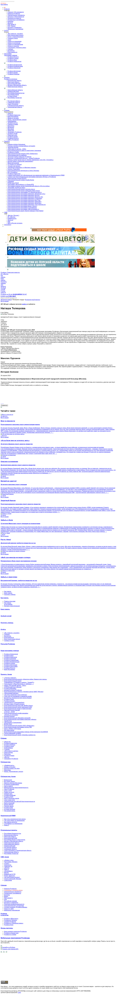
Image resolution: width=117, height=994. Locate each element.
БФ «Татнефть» (12, 172)
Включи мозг (8, 780)
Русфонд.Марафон (10, 688)
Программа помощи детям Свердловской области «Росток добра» (29, 186)
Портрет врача (8, 806)
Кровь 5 (6, 825)
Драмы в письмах (13, 118)
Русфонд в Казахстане (11, 933)
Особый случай (12, 133)
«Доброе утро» (9, 860)
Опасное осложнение (9, 461)
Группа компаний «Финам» (12, 879)
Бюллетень (11, 50)
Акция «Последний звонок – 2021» (15, 685)
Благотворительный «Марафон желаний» (17, 718)
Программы (8, 53)
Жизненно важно (6, 299)
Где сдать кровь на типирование (14, 820)
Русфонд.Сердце (13, 58)
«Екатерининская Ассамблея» (17, 155)
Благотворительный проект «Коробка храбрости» (20, 735)
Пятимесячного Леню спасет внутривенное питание (19, 561)
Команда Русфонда (14, 13)
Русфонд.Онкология (14, 68)
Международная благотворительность (16, 787)
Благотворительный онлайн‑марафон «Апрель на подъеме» (16, 714)
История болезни (9, 809)
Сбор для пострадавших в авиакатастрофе (18, 696)
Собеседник (8, 880)
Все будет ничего (9, 781)
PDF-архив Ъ (12, 24)
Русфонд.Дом (8, 807)
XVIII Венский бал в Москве (12, 687)
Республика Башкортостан (16, 93)
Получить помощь (10, 594)
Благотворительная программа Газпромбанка (22, 207)
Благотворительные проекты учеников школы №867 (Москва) (23, 691)
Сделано (10, 49)
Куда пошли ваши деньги (15, 35)
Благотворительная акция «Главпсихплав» (18, 708)
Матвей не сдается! (9, 481)
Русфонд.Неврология (14, 61)
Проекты (7, 141)
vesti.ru (24, 304)
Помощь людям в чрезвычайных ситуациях (21, 146)
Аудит (9, 40)
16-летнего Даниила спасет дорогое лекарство (17, 444)
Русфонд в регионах (10, 79)
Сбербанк (11, 181)
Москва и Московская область (17, 85)
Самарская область (14, 102)
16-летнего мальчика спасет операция (14, 484)
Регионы (7, 77)
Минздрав (11, 129)
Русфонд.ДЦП (8, 797)
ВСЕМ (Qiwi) (8, 724)
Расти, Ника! (6, 539)
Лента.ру (10, 220)
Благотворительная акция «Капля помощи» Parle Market (25, 211)
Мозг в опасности (8, 421)
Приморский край (13, 91)
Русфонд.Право (13, 72)
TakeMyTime (8, 721)
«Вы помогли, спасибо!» (15, 33)
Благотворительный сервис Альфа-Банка (21, 180)
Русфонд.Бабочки (10, 795)
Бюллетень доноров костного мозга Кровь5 (18, 698)
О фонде (7, 9)
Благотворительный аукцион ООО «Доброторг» (23, 153)
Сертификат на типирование (13, 823)
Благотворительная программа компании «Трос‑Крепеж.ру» (27, 204)
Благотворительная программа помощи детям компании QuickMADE (26, 732)
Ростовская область (14, 101)
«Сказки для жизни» (14, 166)
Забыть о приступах (9, 577)
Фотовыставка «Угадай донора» (14, 704)
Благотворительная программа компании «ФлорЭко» (24, 203)
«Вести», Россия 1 (13, 215)
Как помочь (4, 4)
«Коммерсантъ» (13, 122)
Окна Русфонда (9, 789)
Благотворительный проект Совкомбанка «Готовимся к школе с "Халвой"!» (19, 681)
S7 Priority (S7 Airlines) (15, 164)
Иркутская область (13, 82)
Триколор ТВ (8, 866)
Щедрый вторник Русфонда (13, 690)
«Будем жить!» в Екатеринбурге (14, 702)
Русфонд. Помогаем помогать (10, 272)
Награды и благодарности (16, 16)
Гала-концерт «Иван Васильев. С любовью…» (19, 684)
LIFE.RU (6, 868)
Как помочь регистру (10, 822)
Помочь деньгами (9, 601)
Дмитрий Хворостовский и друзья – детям (12, 710)
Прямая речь (8, 793)
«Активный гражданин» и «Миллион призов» (22, 167)
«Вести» (6, 757)
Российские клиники (10, 901)
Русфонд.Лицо (12, 60)
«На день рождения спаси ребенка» (15, 694)
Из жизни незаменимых (11, 784)
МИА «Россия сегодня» (15, 223)
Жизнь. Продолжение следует (17, 119)
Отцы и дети (8, 790)
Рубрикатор (4, 405)
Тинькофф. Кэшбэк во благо (16, 187)
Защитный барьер (8, 500)
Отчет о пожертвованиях (15, 36)
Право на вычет (9, 792)
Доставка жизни (9, 730)
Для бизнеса (3, 3)
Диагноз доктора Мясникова (13, 783)
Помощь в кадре (13, 124)
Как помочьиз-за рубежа (8, 603)
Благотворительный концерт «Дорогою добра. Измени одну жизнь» (25, 679)
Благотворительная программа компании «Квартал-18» (25, 197)
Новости (10, 113)
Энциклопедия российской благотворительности (19, 801)
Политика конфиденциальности (14, 904)
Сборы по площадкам (14, 41)
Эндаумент (7, 224)
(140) (19, 992)
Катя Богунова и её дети (12, 768)
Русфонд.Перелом (13, 74)
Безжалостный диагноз (32, 299)
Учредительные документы (16, 15)
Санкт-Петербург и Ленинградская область (16, 104)
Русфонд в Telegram (10, 920)
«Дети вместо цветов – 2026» (17, 149)
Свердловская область (15, 107)
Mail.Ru (6, 872)
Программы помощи (10, 55)
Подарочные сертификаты (16, 20)
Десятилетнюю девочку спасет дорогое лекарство (18, 465)
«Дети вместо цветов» (11, 751)
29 (4, 7)
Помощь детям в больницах (16, 144)
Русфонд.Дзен (8, 925)
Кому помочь (8, 593)
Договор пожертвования (12, 606)
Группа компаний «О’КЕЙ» (12, 733)
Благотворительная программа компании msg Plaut (24, 200)
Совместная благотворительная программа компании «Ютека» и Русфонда (32, 177)
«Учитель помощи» (10, 677)
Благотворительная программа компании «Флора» (20, 719)
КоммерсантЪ (12, 218)
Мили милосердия (13, 163)
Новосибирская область (15, 90)
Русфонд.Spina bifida (10, 666)
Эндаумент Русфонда (14, 132)
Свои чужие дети (9, 800)
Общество (11, 130)
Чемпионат (7, 865)
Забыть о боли (7, 520)
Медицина (11, 127)
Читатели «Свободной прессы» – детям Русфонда (24, 158)
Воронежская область (14, 80)
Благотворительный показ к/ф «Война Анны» (18, 705)
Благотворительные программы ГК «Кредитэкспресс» (25, 192)
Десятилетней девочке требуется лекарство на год (18, 543)
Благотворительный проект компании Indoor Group (24, 190)
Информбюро (12, 121)
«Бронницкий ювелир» (11, 693)
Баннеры (10, 21)
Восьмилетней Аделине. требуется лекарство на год (19, 580)
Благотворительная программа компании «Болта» (24, 195)
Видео (13, 26)
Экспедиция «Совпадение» (13, 722)
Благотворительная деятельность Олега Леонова (23, 170)
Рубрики (6, 110)
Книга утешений (9, 803)
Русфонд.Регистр (13, 57)
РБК (9, 221)
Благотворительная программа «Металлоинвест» (23, 209)
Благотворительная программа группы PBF (18, 727)
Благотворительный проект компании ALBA (18, 707)
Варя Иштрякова (13, 116)
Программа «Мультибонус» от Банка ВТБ (21, 184)
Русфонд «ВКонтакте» (11, 918)
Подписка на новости (14, 18)
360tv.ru (6, 869)
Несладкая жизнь (9, 810)
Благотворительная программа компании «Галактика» (25, 198)
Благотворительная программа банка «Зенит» (22, 206)
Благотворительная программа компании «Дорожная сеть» (26, 194)
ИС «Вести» (11, 217)
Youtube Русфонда (10, 921)
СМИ (5, 212)
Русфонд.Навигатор (14, 115)
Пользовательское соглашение (14, 905)
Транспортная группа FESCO (17, 178)
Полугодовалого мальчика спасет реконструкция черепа (20, 424)
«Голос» (6, 863)
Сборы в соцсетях (13, 46)
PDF (9, 26)
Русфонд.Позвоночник (15, 64)
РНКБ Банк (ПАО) (13, 183)
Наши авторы (8, 752)
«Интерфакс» (8, 871)
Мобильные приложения (15, 29)
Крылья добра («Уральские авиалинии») (20, 161)
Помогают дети (12, 135)
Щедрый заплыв (9, 716)
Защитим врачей (13, 147)
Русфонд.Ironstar (9, 701)
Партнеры (7, 754)
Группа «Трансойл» (14, 169)
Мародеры (11, 126)
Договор (10, 23)
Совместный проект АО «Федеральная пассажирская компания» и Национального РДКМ (36, 175)
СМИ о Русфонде (13, 139)
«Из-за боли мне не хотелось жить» (15, 440)
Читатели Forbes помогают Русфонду (19, 156)
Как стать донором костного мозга (15, 819)
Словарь (7, 749)
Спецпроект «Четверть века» (17, 47)
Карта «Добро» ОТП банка (12, 728)
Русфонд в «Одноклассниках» (13, 923)
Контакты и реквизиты (15, 27)
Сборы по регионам (14, 43)
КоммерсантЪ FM (9, 874)
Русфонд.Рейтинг (9, 745)
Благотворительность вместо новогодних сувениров (24, 150)
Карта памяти (8, 786)
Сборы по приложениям (15, 44)
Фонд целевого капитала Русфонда (15, 931)
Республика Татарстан (15, 97)
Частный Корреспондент (12, 877)
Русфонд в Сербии (10, 934)
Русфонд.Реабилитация (15, 66)
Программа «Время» (10, 862)
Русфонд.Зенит (9, 699)
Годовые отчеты (13, 38)
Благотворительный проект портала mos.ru (21, 189)
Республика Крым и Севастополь (13, 95)
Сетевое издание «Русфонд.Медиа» (15, 907)
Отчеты (6, 30)
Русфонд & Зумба (13, 152)
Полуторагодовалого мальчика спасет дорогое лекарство (21, 504)
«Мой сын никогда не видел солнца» (16, 557)
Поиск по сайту (9, 908)
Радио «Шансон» (9, 875)
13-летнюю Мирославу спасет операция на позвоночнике (20, 523)
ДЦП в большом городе (11, 798)
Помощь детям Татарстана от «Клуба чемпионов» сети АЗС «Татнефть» (31, 160)
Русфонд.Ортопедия (14, 71)
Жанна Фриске (8, 804)
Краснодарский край (14, 83)
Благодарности (12, 52)
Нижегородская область (15, 86)
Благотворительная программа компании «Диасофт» (24, 201)
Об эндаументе (19, 12)
